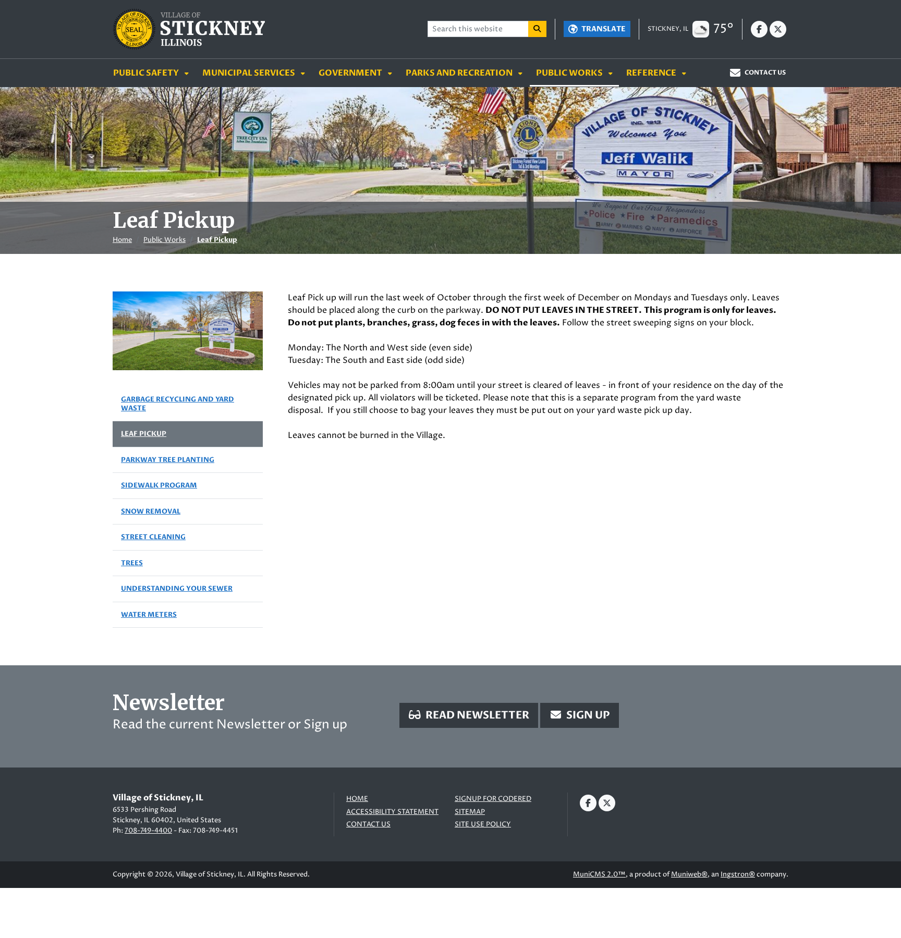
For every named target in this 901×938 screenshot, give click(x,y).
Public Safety (146, 73)
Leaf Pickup (217, 240)
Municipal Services (249, 73)
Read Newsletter (476, 715)
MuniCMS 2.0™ (599, 874)
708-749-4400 (148, 830)
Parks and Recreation (460, 73)
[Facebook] (759, 29)
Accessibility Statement (392, 812)
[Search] (537, 29)
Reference (652, 73)
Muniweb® (689, 874)
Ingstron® (738, 874)
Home (122, 240)
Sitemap (470, 812)
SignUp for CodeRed (493, 799)
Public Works (570, 73)
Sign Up (587, 715)
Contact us (368, 824)
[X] (778, 29)
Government (351, 73)
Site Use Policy (483, 824)
